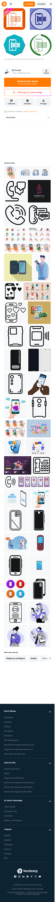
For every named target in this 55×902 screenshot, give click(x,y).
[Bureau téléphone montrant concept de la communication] (13, 709)
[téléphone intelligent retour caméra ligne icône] (35, 763)
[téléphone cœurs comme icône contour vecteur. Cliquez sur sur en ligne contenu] (15, 418)
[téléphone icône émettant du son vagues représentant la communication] (30, 706)
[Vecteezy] (4, 4)
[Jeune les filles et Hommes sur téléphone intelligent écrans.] (39, 629)
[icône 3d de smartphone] (15, 442)
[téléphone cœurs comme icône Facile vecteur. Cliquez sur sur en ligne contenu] (32, 368)
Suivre (46, 73)
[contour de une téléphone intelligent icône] (15, 465)
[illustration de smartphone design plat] (18, 344)
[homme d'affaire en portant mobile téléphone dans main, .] (13, 373)
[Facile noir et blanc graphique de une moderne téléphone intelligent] (15, 787)
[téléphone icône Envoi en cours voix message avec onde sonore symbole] (15, 276)
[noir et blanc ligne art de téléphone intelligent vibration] (15, 489)
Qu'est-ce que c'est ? (31, 111)
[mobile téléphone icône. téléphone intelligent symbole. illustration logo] (15, 856)
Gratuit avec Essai (27, 82)
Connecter (41, 4)
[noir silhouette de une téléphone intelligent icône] (37, 832)
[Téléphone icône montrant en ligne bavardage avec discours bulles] (15, 205)
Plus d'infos (10, 117)
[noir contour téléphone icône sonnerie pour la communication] (15, 252)
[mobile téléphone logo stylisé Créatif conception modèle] (15, 228)
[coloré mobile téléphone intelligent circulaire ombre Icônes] (15, 879)
